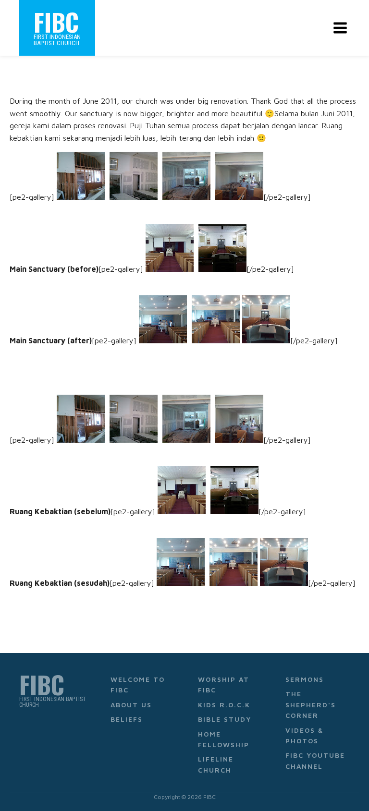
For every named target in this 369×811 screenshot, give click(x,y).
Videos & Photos (304, 735)
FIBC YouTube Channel (315, 760)
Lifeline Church (216, 764)
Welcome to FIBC (138, 684)
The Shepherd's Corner (310, 704)
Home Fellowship (223, 739)
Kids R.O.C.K (224, 705)
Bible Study (224, 719)
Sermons (304, 679)
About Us (131, 705)
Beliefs (127, 719)
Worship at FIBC (223, 684)
